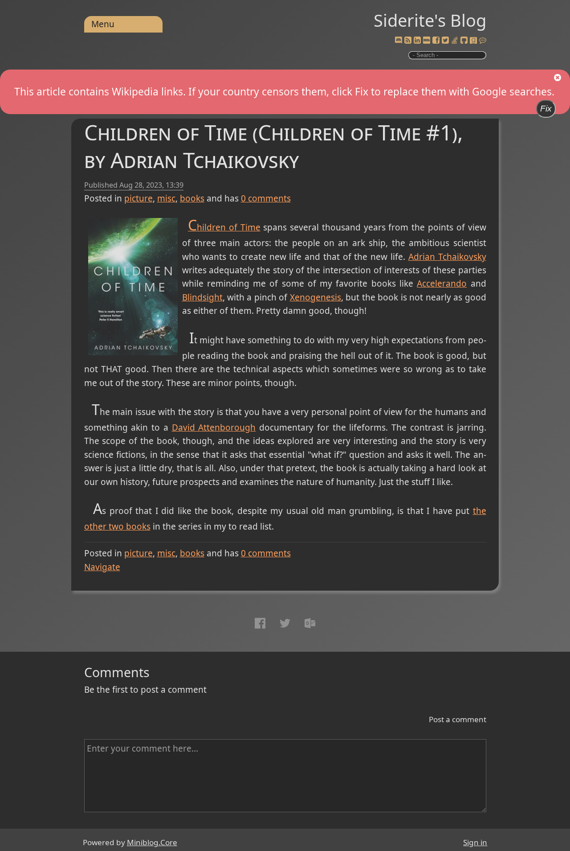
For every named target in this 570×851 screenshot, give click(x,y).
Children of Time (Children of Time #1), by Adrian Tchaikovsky (273, 146)
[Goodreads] (473, 40)
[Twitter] (445, 40)
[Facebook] (436, 40)
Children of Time (224, 227)
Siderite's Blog (430, 20)
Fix (546, 108)
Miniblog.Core (152, 842)
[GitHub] (464, 40)
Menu (102, 24)
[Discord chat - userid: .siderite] (398, 40)
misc (166, 198)
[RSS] (407, 40)
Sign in (475, 842)
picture (138, 198)
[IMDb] (426, 40)
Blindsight (202, 297)
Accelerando (442, 283)
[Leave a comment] (482, 40)
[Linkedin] (417, 40)
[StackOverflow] (454, 40)
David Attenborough (214, 427)
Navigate (102, 567)
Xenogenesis (315, 297)
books (192, 198)
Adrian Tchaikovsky (447, 257)
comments (266, 198)
